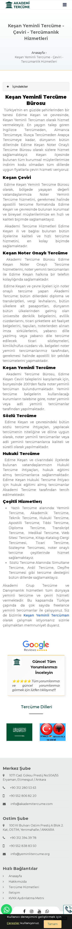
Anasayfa (38, 52)
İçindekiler (20, 86)
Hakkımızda (16, 881)
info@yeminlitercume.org (29, 854)
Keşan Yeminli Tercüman (46, 615)
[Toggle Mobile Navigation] (64, 4)
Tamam (53, 924)
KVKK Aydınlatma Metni (25, 898)
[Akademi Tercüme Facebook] (24, 911)
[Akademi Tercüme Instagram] (31, 911)
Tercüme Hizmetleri (22, 887)
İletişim (13, 892)
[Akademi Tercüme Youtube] (39, 911)
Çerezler (13, 923)
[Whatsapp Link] (6, 909)
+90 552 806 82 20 (21, 796)
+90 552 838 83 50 (21, 846)
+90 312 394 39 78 (21, 838)
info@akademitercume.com (30, 804)
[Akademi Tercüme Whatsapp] (47, 911)
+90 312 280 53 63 (21, 787)
